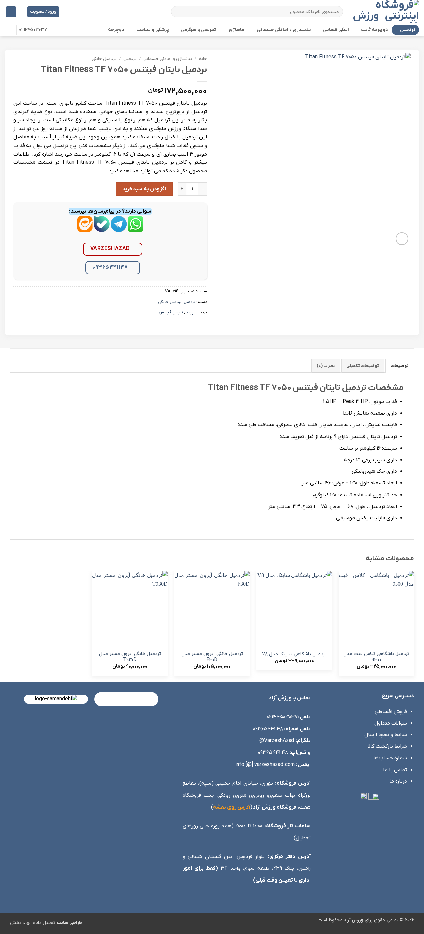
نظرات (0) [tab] (326, 366)
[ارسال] (177, 11)
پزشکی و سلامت (152, 30)
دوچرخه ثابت (374, 30)
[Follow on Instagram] (9, 30)
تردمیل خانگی (104, 59)
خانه (203, 59)
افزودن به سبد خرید (144, 189)
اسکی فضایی (336, 30)
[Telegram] (119, 229)
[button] (11, 11)
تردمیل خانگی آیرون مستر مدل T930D (130, 657)
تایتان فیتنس (171, 312)
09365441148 (110, 267)
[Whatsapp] (135, 229)
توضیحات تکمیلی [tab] (362, 366)
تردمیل (407, 30)
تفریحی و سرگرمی (198, 30)
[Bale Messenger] (102, 229)
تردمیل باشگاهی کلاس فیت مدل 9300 (376, 657)
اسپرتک (191, 312)
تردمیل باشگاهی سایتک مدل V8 (294, 654)
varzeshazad (110, 248)
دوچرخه (116, 30)
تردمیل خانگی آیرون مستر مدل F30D (212, 657)
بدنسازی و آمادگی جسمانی (284, 30)
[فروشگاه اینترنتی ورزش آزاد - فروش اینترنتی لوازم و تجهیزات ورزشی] (386, 11)
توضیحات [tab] (400, 366)
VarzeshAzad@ (276, 740)
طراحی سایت (69, 923)
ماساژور (236, 30)
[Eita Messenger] (85, 229)
